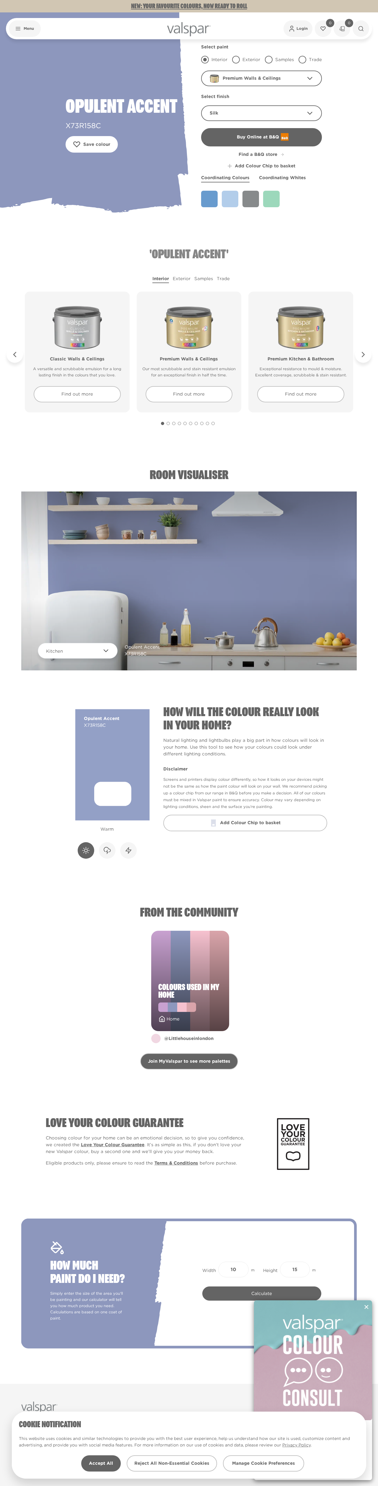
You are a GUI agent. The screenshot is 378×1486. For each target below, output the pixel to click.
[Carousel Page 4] (179, 423)
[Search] (361, 28)
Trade (223, 278)
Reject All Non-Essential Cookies (171, 1463)
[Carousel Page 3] (173, 423)
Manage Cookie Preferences (263, 1463)
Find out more (77, 394)
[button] (25, 28)
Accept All (101, 1463)
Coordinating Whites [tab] (282, 177)
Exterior (181, 278)
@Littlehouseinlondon (189, 1038)
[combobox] (261, 78)
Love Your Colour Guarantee (112, 1144)
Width (209, 1270)
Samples (203, 278)
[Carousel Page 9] (207, 423)
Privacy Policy (296, 1445)
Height (270, 1270)
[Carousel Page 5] (185, 423)
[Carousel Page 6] (190, 423)
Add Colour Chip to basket (265, 166)
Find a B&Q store (258, 154)
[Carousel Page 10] (213, 423)
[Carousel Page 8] (201, 423)
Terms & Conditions (176, 1163)
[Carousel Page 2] (168, 423)
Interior (160, 278)
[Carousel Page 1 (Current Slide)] (162, 423)
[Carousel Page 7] (196, 423)
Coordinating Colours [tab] (225, 177)
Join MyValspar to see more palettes (189, 1061)
